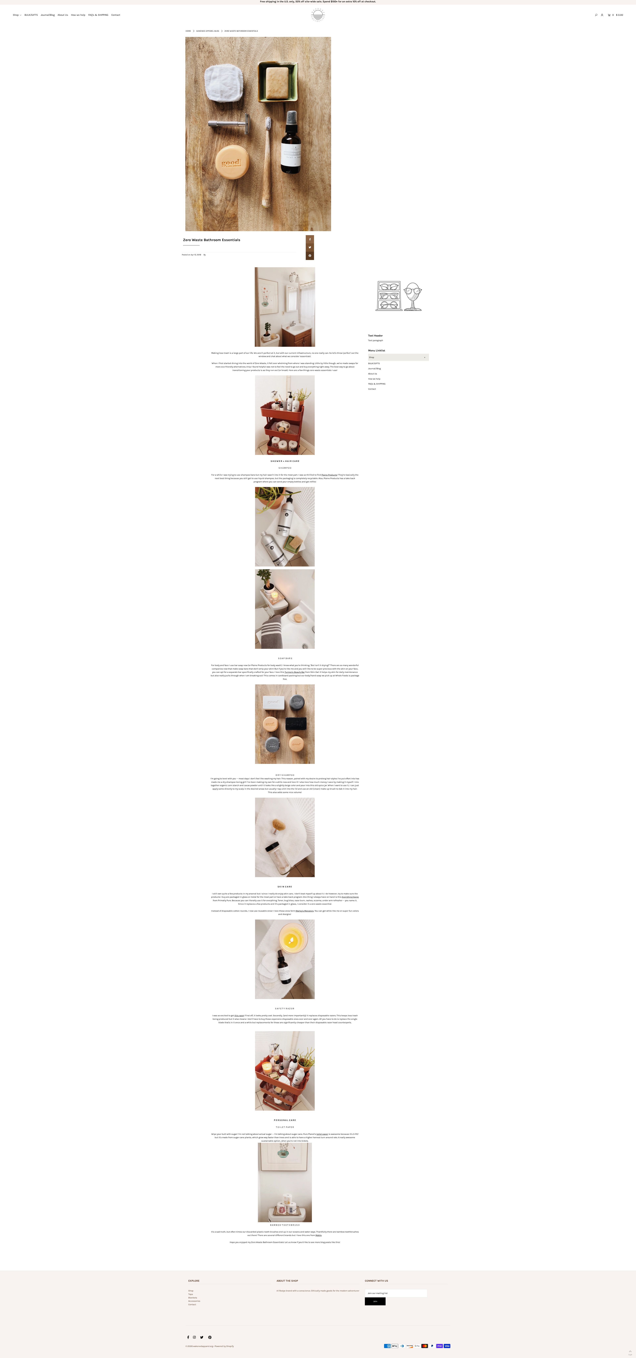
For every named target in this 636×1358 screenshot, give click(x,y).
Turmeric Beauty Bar (295, 672)
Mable (319, 1235)
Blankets (192, 1297)
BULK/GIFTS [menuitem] (31, 14)
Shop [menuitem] (16, 14)
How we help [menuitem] (78, 14)
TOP (630, 1354)
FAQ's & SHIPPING (376, 384)
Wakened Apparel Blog (207, 31)
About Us (372, 373)
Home (188, 31)
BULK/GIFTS (374, 363)
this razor (239, 1015)
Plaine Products (329, 475)
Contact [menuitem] (115, 14)
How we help (374, 379)
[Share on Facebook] (310, 239)
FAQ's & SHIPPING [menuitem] (98, 14)
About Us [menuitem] (63, 14)
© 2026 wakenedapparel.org (199, 1346)
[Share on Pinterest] (310, 256)
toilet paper (322, 1134)
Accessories (194, 1301)
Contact (372, 389)
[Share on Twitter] (310, 247)
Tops (190, 1294)
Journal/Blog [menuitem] (48, 14)
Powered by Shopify (224, 1346)
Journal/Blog (374, 368)
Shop (371, 357)
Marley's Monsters (305, 911)
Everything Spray (350, 897)
